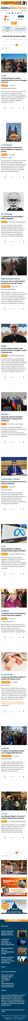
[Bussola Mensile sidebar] (14, 887)
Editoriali (4, 487)
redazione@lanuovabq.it (7, 983)
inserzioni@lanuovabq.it (7, 986)
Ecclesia (4, 154)
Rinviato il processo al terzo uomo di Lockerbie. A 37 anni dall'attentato (7, 959)
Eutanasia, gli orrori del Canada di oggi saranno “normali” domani (13, 282)
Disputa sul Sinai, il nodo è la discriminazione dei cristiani (7, 950)
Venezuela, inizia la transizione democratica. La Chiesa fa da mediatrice (12, 419)
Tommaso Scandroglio (8, 289)
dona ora (21, 16)
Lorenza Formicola (7, 621)
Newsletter (21, 19)
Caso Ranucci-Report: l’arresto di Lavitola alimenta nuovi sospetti (13, 817)
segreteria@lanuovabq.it (7, 985)
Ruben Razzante (20, 821)
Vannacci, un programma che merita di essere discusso (13, 482)
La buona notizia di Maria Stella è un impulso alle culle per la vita (13, 678)
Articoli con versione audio (17, 39)
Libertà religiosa (6, 756)
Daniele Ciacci (20, 554)
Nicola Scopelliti (6, 759)
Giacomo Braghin (6, 157)
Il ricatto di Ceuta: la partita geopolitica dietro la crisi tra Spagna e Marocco (14, 80)
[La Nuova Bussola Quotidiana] (14, 8)
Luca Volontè (18, 424)
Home (7, 39)
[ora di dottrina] (14, 906)
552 (3, 48)
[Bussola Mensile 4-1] (14, 867)
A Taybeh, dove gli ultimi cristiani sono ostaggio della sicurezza (12, 752)
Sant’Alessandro (20, 28)
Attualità (4, 85)
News (8, 16)
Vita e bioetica (5, 286)
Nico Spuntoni (19, 356)
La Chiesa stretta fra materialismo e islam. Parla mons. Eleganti (13, 614)
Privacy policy (4, 1010)
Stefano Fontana (6, 490)
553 (6, 48)
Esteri (3, 424)
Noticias (8, 19)
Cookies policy (13, 1010)
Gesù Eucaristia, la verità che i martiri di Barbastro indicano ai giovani (12, 149)
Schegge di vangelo (7, 27)
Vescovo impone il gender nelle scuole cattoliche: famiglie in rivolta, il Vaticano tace (14, 350)
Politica (4, 821)
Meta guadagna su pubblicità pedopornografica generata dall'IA (13, 550)
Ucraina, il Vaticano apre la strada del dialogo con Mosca (7, 933)
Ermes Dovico (5, 685)
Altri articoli (14, 920)
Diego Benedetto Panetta (9, 88)
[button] (14, 23)
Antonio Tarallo (20, 222)
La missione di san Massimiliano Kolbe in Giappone (12, 217)
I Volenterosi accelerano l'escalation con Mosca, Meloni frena (7, 941)
